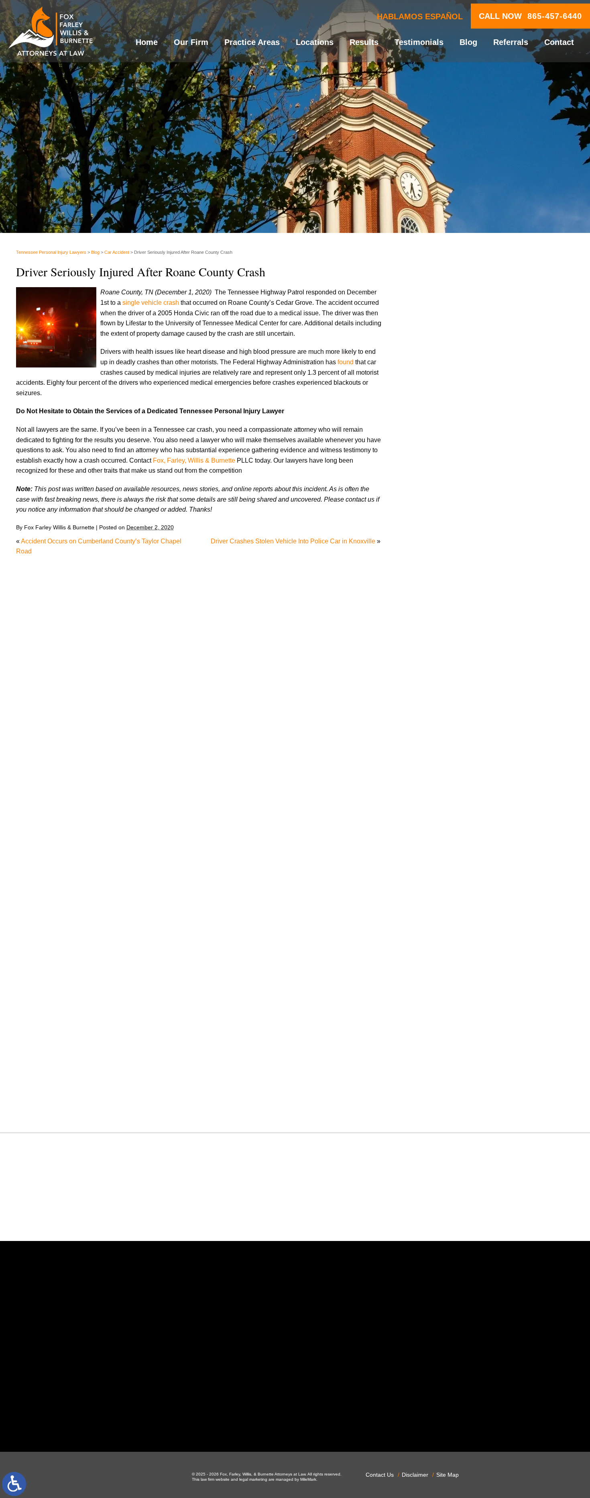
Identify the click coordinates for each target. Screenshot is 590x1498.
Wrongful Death (443, 1103)
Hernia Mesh (439, 825)
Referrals (510, 42)
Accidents (435, 609)
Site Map (447, 1474)
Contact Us (380, 1474)
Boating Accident (445, 640)
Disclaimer (415, 1474)
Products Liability (445, 989)
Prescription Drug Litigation (460, 979)
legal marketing (253, 1479)
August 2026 (439, 503)
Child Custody (441, 794)
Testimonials (419, 42)
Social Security (442, 1020)
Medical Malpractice (449, 856)
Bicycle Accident (444, 630)
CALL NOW (530, 16)
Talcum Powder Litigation (457, 1041)
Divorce (432, 732)
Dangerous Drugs (446, 701)
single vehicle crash (150, 302)
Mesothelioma (441, 866)
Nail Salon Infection (449, 887)
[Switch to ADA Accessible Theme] (14, 1484)
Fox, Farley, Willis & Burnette (195, 460)
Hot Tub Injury (441, 835)
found (346, 362)
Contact (559, 42)
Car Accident (116, 252)
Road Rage (437, 1000)
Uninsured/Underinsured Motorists (470, 1082)
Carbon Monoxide (446, 681)
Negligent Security (447, 897)
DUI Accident (440, 763)
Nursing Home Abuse (451, 907)
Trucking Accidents (448, 1072)
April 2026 (436, 544)
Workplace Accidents (451, 1092)
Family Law (437, 784)
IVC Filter (434, 846)
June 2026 (436, 523)
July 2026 (435, 513)
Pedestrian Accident (449, 928)
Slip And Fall (439, 1010)
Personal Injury (442, 938)
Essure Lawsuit (443, 774)
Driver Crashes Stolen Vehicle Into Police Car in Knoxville (293, 541)
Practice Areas (252, 42)
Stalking (433, 1030)
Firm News (436, 804)
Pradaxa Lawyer (444, 958)
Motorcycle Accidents (451, 876)
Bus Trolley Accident (450, 650)
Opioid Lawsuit (442, 917)
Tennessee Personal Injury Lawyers (51, 252)
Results (364, 42)
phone (136, 1419)
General (432, 815)
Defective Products (448, 712)
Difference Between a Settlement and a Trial (484, 315)
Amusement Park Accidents (460, 619)
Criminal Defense (446, 691)
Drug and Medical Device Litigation (471, 753)
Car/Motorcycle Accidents (457, 671)
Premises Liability (446, 969)
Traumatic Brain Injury (452, 1061)
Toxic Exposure (443, 1051)
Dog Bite (433, 743)
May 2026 (435, 534)
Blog (468, 42)
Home (147, 42)
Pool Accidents (442, 948)
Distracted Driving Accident (459, 722)
